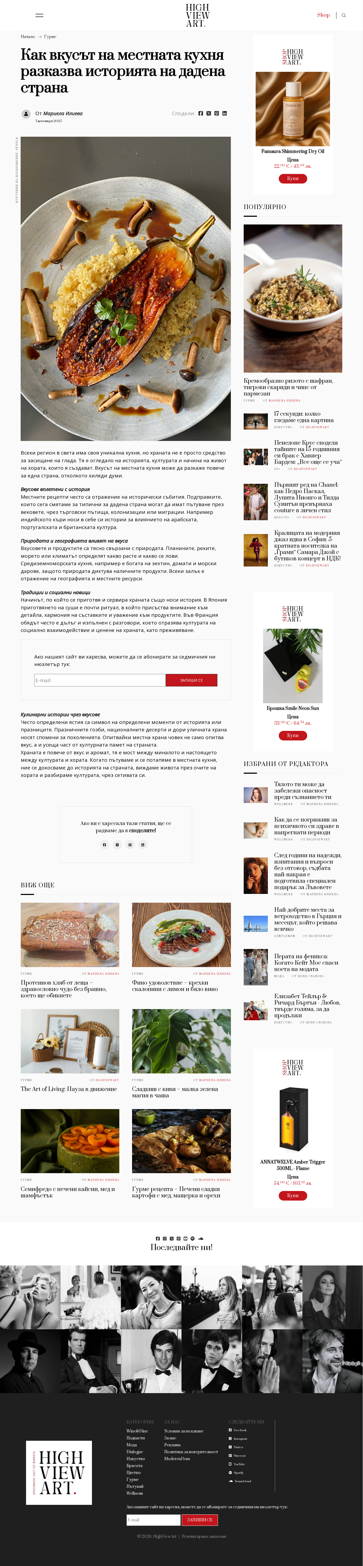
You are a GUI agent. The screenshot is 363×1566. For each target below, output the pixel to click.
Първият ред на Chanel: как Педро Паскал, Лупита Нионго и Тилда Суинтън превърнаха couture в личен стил (306, 497)
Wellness (283, 804)
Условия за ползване (184, 1431)
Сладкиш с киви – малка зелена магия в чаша (175, 1092)
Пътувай (134, 1486)
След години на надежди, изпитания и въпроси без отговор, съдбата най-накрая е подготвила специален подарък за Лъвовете (307, 871)
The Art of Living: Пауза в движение (69, 1089)
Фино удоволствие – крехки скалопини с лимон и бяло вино (175, 986)
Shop (323, 15)
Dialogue (134, 1452)
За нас (170, 1438)
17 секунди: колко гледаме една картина (304, 417)
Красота (281, 517)
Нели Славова (311, 976)
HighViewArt (107, 1080)
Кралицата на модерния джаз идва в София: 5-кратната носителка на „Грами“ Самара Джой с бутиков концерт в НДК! (307, 546)
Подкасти (135, 1438)
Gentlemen (284, 936)
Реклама (172, 1445)
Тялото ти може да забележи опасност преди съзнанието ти (302, 791)
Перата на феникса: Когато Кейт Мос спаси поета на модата (306, 963)
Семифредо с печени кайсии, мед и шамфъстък (68, 1192)
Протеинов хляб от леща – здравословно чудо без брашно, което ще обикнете (64, 989)
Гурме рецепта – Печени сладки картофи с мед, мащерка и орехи (176, 1192)
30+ (277, 469)
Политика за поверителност (191, 1452)
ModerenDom (177, 1458)
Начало (28, 36)
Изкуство (283, 427)
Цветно (133, 1472)
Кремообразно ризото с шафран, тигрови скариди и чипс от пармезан (288, 387)
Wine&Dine (137, 1431)
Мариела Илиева (63, 113)
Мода (279, 976)
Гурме (50, 36)
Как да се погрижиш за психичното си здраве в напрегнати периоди (306, 826)
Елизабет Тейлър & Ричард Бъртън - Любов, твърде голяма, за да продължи (307, 1006)
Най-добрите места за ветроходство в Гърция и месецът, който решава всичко (307, 919)
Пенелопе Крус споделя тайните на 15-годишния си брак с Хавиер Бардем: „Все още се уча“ (308, 452)
